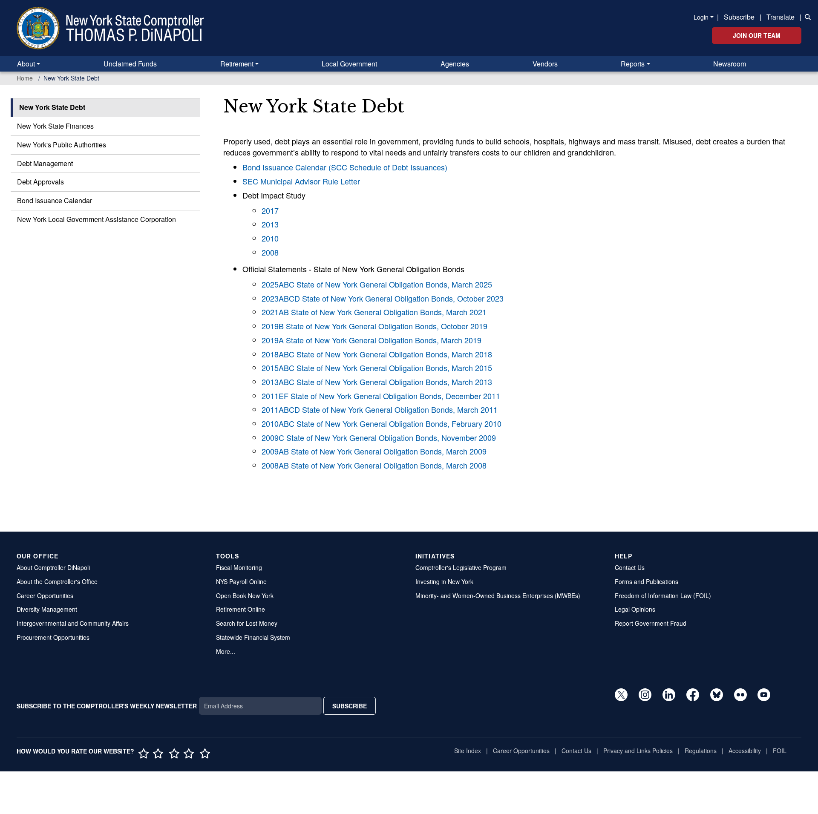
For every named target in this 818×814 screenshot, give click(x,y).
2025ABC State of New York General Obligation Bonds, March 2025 (377, 284)
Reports (633, 64)
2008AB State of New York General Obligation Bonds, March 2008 (374, 465)
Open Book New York (245, 595)
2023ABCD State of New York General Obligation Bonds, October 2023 (383, 298)
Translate (780, 17)
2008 (270, 252)
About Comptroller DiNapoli (53, 567)
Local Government (349, 64)
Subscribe (739, 17)
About (26, 64)
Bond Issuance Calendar (54, 200)
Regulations (701, 750)
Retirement (236, 64)
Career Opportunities (45, 595)
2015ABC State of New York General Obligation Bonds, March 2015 (377, 367)
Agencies (455, 64)
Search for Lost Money (246, 623)
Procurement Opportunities (53, 637)
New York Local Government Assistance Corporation (96, 219)
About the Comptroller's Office (57, 581)
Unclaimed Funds (130, 64)
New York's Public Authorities (61, 145)
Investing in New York (444, 581)
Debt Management (45, 163)
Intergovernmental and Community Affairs (73, 623)
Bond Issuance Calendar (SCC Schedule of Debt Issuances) (344, 167)
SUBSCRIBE (349, 706)
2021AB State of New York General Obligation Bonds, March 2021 (374, 311)
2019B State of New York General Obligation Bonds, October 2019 (374, 325)
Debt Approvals (40, 182)
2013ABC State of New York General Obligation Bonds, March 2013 (377, 381)
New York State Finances (55, 126)
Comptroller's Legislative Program (461, 567)
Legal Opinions (635, 609)
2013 (270, 224)
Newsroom (729, 64)
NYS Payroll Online (241, 581)
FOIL (779, 750)
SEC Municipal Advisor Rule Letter (301, 181)
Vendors (545, 64)
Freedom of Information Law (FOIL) (663, 595)
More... (225, 651)
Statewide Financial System (253, 637)
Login (701, 17)
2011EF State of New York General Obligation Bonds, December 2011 (381, 395)
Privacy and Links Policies (638, 750)
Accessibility (745, 750)
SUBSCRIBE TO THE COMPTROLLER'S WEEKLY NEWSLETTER (107, 706)
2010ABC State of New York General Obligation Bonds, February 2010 (381, 423)
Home (25, 78)
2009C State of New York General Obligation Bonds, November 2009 (379, 437)
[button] (806, 16)
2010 (270, 238)
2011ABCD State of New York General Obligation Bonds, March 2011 (380, 409)
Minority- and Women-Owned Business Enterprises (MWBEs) (497, 595)
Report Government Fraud (650, 623)
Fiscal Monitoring (239, 567)
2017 (270, 210)
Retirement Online (240, 609)
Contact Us (630, 567)
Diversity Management (47, 609)
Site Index (467, 750)
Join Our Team (757, 35)
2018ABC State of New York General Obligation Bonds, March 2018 (377, 354)
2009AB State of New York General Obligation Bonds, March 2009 (374, 451)
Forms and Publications (646, 581)
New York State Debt (52, 107)
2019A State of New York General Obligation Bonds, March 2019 (371, 339)
